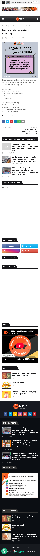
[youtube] (29, 251)
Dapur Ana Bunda (18, 382)
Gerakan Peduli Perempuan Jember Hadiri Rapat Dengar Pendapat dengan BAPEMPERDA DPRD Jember (24, 159)
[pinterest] (34, 414)
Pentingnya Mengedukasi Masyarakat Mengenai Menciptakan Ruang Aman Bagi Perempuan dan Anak (25, 147)
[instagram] (11, 251)
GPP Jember (7, 38)
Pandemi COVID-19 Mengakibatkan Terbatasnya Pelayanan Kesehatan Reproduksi (24, 536)
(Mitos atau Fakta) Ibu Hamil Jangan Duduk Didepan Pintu (25, 393)
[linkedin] (30, 414)
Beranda (4, 26)
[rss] (15, 414)
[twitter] (29, 246)
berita (8, 116)
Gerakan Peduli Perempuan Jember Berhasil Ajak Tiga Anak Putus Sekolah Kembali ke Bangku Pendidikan (24, 444)
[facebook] (11, 246)
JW (9, 26)
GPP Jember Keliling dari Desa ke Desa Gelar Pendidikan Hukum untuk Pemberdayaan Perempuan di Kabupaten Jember (25, 171)
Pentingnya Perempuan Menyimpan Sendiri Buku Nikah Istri (24, 374)
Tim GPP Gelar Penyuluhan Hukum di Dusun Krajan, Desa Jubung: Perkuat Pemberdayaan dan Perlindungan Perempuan (25, 456)
